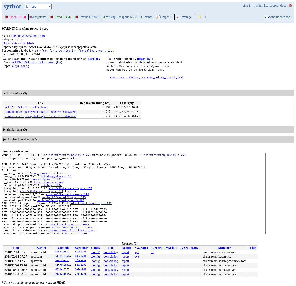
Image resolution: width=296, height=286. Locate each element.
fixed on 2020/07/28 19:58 (28, 35)
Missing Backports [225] (120, 17)
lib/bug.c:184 (51, 185)
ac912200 (80, 265)
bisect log (94, 58)
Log (111, 247)
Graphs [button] (162, 17)
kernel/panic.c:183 (47, 179)
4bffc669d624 (63, 265)
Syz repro (141, 247)
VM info (171, 247)
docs (283, 5)
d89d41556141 (63, 269)
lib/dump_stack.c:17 (40, 173)
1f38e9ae (80, 260)
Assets (185, 247)
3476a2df (80, 269)
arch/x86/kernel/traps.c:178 (70, 188)
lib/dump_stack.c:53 (56, 176)
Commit (63, 247)
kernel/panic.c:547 (48, 182)
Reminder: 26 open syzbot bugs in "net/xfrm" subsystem (40, 111)
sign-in (247, 5)
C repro (156, 247)
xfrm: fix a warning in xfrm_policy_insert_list (77, 50)
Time (15, 247)
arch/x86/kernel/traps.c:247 (41, 191)
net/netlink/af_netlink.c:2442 (72, 230)
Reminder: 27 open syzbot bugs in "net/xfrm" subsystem (40, 116)
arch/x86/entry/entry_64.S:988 (60, 200)
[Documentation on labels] (18, 43)
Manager (224, 247)
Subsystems (37, 17)
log (59, 62)
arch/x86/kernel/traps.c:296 (67, 194)
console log (111, 252)
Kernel (41, 247)
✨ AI (202, 17)
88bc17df (80, 251)
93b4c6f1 (80, 274)
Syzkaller (81, 247)
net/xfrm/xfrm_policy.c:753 (70, 154)
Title (253, 247)
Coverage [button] (183, 17)
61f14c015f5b (63, 256)
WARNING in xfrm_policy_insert (33, 62)
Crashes (146, 17)
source (274, 5)
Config (95, 247)
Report (126, 247)
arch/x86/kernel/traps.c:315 (64, 197)
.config (24, 66)
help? (194, 247)
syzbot (12, 6)
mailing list (261, 5)
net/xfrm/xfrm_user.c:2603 (67, 233)
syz (17, 66)
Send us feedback (278, 17)
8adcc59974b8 (63, 260)
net (21, 39)
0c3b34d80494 (63, 274)
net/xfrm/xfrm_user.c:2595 (72, 227)
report (125, 252)
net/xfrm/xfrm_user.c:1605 (69, 224)
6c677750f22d (63, 251)
